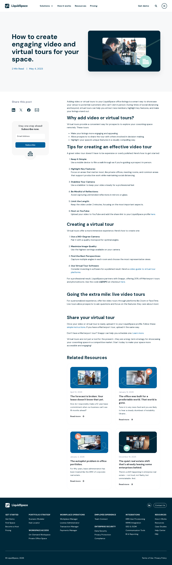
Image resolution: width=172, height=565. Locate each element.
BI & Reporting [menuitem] (132, 534)
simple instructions (76, 327)
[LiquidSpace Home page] (16, 6)
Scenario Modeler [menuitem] (36, 519)
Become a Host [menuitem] (12, 526)
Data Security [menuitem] (101, 531)
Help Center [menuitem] (160, 530)
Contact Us (160, 505)
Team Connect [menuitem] (101, 519)
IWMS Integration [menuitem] (133, 523)
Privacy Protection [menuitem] (103, 534)
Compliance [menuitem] (100, 538)
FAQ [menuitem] (156, 534)
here (153, 214)
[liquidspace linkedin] (149, 505)
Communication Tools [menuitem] (135, 530)
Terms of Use (147, 558)
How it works (64, 5)
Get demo (143, 5)
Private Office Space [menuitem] (38, 538)
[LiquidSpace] (16, 505)
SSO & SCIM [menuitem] (131, 526)
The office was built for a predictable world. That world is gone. (138, 399)
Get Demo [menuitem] (10, 519)
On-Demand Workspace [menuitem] (39, 534)
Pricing (93, 5)
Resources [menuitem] (159, 523)
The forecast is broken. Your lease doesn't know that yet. (87, 398)
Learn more (138, 333)
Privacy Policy (161, 558)
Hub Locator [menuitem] (34, 523)
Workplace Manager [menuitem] (69, 519)
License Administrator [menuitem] (69, 523)
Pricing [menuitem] (8, 530)
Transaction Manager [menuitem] (69, 526)
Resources (80, 5)
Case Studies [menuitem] (161, 526)
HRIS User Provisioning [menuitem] (135, 519)
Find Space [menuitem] (10, 523)
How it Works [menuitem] (161, 519)
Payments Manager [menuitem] (68, 530)
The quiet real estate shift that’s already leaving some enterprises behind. (135, 464)
